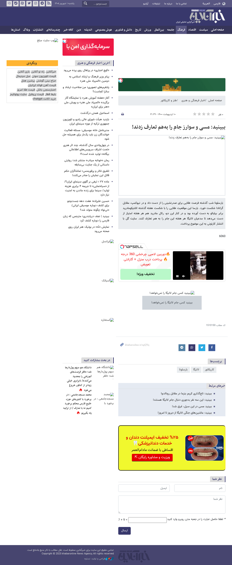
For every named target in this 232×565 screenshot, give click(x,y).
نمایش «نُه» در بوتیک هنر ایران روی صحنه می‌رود (88, 229)
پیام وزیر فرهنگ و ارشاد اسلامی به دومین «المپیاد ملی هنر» (89, 78)
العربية (206, 4)
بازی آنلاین (23, 72)
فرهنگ (181, 29)
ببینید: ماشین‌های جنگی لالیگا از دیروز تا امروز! (185, 413)
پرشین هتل (28, 81)
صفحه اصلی (217, 29)
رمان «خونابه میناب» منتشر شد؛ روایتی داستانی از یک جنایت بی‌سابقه (86, 162)
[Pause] (177, 276)
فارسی (217, 4)
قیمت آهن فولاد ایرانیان (42, 85)
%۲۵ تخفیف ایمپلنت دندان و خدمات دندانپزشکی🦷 (152, 440)
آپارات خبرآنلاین (22, 3)
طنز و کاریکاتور (169, 100)
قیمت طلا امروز (26, 90)
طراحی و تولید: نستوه (95, 559)
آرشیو (145, 4)
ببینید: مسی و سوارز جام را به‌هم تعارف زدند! (178, 127)
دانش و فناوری (123, 29)
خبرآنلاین (200, 17)
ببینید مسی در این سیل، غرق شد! (192, 406)
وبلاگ (26, 29)
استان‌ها (15, 29)
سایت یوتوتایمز (18, 94)
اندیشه (88, 29)
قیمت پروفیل (36, 94)
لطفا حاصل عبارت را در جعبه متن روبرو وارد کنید (196, 519)
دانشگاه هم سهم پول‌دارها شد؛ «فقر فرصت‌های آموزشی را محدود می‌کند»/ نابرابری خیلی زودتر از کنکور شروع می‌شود (78, 379)
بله (16, 3)
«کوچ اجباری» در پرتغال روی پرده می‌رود (86, 70)
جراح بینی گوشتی (46, 81)
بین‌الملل (159, 29)
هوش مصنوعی (103, 29)
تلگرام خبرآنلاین (42, 3)
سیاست (203, 29)
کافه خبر (68, 29)
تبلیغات (156, 4)
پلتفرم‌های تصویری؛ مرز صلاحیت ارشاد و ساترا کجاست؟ (86, 89)
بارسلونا (183, 369)
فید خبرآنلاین (48, 3)
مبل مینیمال (23, 76)
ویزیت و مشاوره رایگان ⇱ (152, 457)
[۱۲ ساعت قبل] (103, 372)
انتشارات (38, 29)
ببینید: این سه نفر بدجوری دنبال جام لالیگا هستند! (182, 400)
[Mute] (183, 276)
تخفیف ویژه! (146, 274)
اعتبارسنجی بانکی (46, 90)
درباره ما (168, 4)
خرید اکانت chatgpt (44, 99)
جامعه (170, 29)
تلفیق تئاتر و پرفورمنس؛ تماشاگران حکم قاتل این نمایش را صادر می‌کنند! (86, 173)
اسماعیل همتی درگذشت (94, 113)
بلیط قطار (50, 94)
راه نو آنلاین (37, 72)
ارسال (124, 530)
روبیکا (9, 3)
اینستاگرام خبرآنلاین (35, 3)
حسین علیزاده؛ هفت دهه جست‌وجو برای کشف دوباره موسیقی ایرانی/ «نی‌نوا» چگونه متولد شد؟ (88, 205)
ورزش (147, 29)
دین (79, 29)
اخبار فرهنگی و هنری (193, 100)
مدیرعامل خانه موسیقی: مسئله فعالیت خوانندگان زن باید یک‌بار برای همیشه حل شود (86, 134)
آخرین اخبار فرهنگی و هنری (93, 63)
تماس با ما (181, 4)
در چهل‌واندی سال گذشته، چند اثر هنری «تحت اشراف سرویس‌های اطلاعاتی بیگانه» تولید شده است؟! (86, 149)
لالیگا (196, 369)
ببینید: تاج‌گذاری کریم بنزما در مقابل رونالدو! (186, 393)
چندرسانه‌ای (53, 29)
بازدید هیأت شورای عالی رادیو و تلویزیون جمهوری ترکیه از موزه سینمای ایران (86, 121)
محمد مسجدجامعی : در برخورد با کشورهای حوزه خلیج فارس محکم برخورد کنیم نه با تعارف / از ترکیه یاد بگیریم (77, 404)
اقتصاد (192, 29)
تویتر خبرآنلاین (29, 3)
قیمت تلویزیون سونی (44, 76)
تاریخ (138, 29)
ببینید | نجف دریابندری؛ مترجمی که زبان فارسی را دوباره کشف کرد (86, 218)
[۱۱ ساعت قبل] (103, 399)
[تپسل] (120, 80)
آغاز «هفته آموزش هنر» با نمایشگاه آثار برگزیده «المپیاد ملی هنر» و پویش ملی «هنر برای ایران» (86, 102)
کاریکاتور (209, 369)
